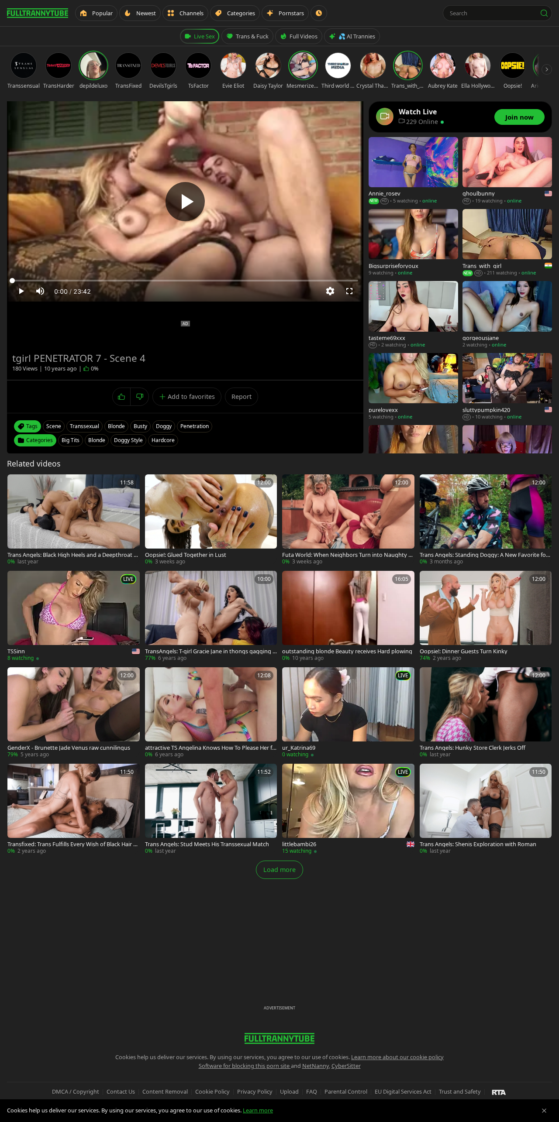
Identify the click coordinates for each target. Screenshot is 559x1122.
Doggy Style (128, 440)
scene (53, 426)
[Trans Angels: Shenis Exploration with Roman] (486, 809)
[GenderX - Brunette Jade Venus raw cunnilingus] (73, 712)
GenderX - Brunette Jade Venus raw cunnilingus (68, 748)
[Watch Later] (319, 13)
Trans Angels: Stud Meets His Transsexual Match (207, 844)
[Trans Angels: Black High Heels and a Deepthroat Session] (73, 520)
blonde (116, 426)
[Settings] (330, 291)
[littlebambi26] (348, 809)
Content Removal (165, 1091)
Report (241, 396)
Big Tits (70, 440)
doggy (164, 426)
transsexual (84, 426)
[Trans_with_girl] (507, 243)
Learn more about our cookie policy (397, 1057)
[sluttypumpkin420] (507, 387)
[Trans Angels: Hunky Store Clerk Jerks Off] (486, 712)
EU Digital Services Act (403, 1091)
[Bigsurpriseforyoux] (413, 243)
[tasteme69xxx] (413, 315)
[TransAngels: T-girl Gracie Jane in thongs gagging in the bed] (211, 616)
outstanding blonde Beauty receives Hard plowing (347, 651)
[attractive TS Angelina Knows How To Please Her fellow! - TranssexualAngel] (211, 712)
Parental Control (345, 1091)
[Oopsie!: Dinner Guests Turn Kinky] (486, 616)
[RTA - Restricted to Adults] (499, 1092)
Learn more (258, 1110)
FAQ (311, 1091)
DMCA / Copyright (75, 1091)
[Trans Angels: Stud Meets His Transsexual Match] (211, 809)
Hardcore (163, 440)
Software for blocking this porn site (245, 1066)
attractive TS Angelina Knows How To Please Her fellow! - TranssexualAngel (210, 748)
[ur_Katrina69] (348, 712)
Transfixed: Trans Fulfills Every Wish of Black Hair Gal (72, 844)
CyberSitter (346, 1066)
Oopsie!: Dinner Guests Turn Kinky (463, 651)
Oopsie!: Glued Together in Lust (185, 555)
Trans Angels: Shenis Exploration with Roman (478, 844)
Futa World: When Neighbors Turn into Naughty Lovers (346, 555)
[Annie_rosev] (413, 171)
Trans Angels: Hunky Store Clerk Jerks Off (472, 748)
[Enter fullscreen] (349, 291)
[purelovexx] (413, 387)
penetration (194, 426)
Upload (289, 1091)
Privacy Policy (255, 1091)
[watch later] (17, 484)
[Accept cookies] (544, 1111)
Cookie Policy (212, 1091)
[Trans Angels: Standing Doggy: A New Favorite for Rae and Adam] (486, 520)
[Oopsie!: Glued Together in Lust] (211, 520)
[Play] (185, 201)
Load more (279, 869)
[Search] (544, 13)
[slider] (185, 280)
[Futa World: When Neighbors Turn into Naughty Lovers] (348, 520)
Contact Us (121, 1091)
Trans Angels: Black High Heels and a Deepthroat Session (72, 555)
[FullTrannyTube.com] (37, 13)
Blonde (96, 440)
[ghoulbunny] (507, 171)
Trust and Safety (460, 1091)
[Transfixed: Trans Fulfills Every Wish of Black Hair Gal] (73, 809)
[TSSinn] (73, 616)
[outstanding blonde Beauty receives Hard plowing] (348, 616)
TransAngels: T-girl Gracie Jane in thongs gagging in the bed (209, 651)
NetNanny (315, 1066)
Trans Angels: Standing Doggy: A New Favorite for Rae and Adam (484, 555)
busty (140, 426)
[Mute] (40, 291)
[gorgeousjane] (507, 315)
